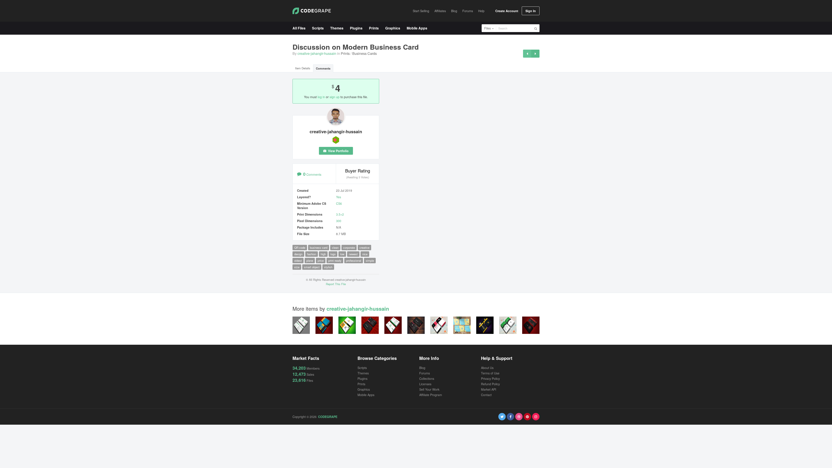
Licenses (425, 384)
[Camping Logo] (535, 54)
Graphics (364, 389)
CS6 (339, 203)
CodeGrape (327, 416)
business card (318, 247)
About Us (487, 368)
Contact (486, 395)
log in (321, 97)
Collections (426, 378)
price (321, 260)
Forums (424, 373)
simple (370, 260)
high (323, 254)
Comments (323, 68)
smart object (312, 267)
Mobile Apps (366, 395)
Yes (338, 197)
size (296, 267)
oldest (298, 260)
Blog (422, 368)
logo (333, 254)
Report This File (336, 284)
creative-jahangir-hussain (316, 53)
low (342, 254)
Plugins (362, 378)
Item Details (302, 68)
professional (353, 260)
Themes (363, 373)
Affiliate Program (430, 395)
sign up (335, 97)
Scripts (362, 368)
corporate (349, 247)
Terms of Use (490, 373)
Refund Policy (490, 384)
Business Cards (364, 53)
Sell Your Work (429, 389)
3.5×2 (340, 214)
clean (335, 247)
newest (353, 254)
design (298, 254)
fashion (311, 254)
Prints (345, 53)
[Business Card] (527, 54)
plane (309, 260)
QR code (299, 247)
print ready (334, 260)
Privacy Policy (490, 378)
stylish (328, 267)
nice (364, 254)
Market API (488, 389)
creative (364, 247)
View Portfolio (338, 151)
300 (338, 221)
